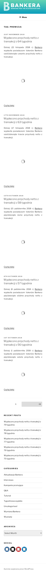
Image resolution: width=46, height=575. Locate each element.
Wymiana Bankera (12, 511)
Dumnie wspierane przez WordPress (18, 569)
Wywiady (8, 517)
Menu (24, 17)
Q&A (6, 490)
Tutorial (7, 496)
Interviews (8, 480)
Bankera (38, 47)
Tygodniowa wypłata (13, 501)
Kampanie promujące (13, 485)
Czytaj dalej (9, 105)
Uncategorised (10, 506)
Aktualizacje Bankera (13, 475)
